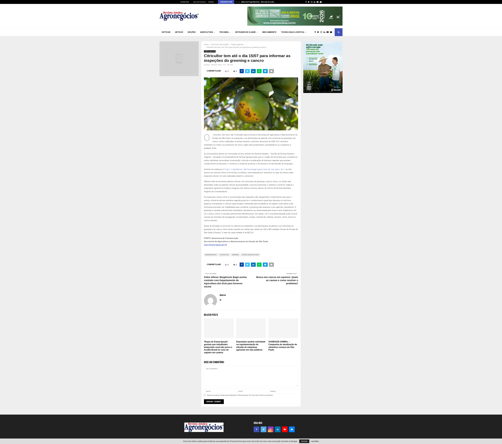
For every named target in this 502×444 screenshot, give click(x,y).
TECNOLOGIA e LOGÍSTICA (292, 32)
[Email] (331, 32)
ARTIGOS (179, 32)
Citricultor (224, 254)
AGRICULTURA (206, 32)
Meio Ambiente (269, 32)
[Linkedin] (325, 32)
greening (235, 254)
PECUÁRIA (224, 32)
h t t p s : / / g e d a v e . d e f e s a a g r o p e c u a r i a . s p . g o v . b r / (254, 169)
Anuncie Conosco (199, 2)
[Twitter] (318, 32)
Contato (211, 2)
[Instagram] (321, 32)
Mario (208, 65)
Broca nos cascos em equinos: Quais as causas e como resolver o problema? (277, 280)
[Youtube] (328, 32)
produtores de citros (250, 254)
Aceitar (304, 441)
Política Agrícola (210, 51)
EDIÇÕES (191, 32)
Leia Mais (315, 441)
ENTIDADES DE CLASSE (245, 32)
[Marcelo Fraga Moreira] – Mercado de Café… (258, 2)
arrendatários (210, 254)
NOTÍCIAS (166, 32)
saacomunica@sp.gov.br (215, 245)
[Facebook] (316, 32)
